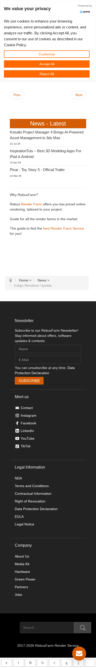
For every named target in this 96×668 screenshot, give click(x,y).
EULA (19, 516)
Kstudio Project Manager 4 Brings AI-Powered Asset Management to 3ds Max (46, 135)
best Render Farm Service (63, 228)
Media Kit (22, 564)
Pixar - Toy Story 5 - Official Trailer (37, 170)
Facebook (28, 423)
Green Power (25, 579)
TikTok (26, 446)
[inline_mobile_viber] (30, 663)
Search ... (12, 627)
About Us (22, 556)
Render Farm (31, 204)
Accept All (46, 64)
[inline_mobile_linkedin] (66, 663)
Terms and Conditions (32, 486)
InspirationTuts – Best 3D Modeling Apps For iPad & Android (45, 154)
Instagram (28, 415)
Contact (27, 408)
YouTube (27, 438)
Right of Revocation (30, 501)
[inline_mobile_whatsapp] (6, 663)
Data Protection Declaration (36, 509)
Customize (47, 54)
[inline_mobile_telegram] (18, 663)
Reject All (47, 74)
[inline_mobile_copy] (90, 663)
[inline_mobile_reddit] (78, 663)
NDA (18, 478)
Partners (21, 587)
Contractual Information (33, 494)
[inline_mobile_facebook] (42, 663)
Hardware (22, 572)
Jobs (18, 595)
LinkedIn (27, 431)
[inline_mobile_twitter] (54, 663)
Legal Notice (24, 524)
